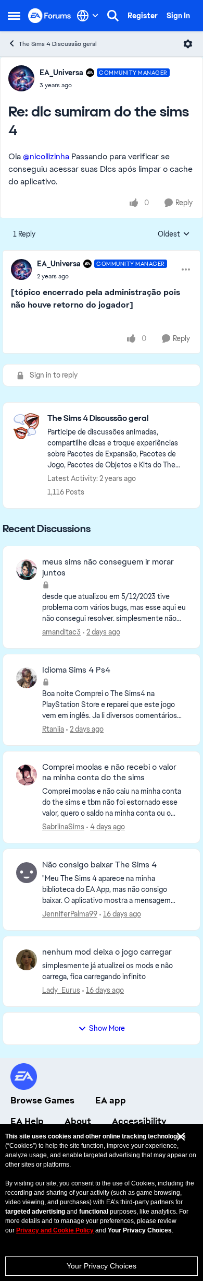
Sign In (178, 15)
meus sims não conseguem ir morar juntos (108, 567)
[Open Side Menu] (14, 15)
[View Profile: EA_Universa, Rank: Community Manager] (21, 78)
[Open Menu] (188, 44)
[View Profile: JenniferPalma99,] (26, 872)
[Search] (113, 15)
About (78, 1121)
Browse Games (42, 1100)
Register (143, 15)
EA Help (27, 1121)
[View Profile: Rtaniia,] (26, 677)
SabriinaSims (63, 826)
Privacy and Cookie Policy (55, 1230)
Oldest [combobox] (174, 234)
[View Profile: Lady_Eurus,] (26, 959)
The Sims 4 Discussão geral (58, 44)
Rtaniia (53, 729)
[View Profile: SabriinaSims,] (26, 775)
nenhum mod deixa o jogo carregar (107, 952)
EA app (110, 1100)
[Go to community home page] (49, 15)
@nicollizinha (46, 156)
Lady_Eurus (61, 990)
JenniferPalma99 (69, 914)
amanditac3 (61, 632)
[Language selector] (87, 15)
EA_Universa (61, 72)
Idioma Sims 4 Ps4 (76, 670)
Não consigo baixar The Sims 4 (99, 865)
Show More (107, 1028)
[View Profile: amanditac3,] (26, 569)
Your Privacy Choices (101, 1266)
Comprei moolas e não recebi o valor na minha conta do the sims (109, 772)
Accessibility (139, 1121)
